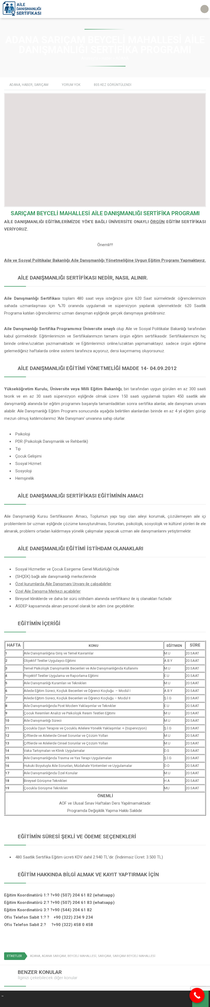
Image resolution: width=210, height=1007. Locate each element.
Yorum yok (71, 85)
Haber (107, 58)
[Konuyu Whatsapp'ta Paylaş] (203, 956)
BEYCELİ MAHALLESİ (82, 956)
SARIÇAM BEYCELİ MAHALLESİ (134, 956)
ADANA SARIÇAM (54, 956)
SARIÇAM (41, 85)
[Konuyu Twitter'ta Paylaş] (195, 956)
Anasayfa (89, 58)
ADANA (122, 58)
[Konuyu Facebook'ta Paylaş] (188, 956)
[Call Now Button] (197, 995)
